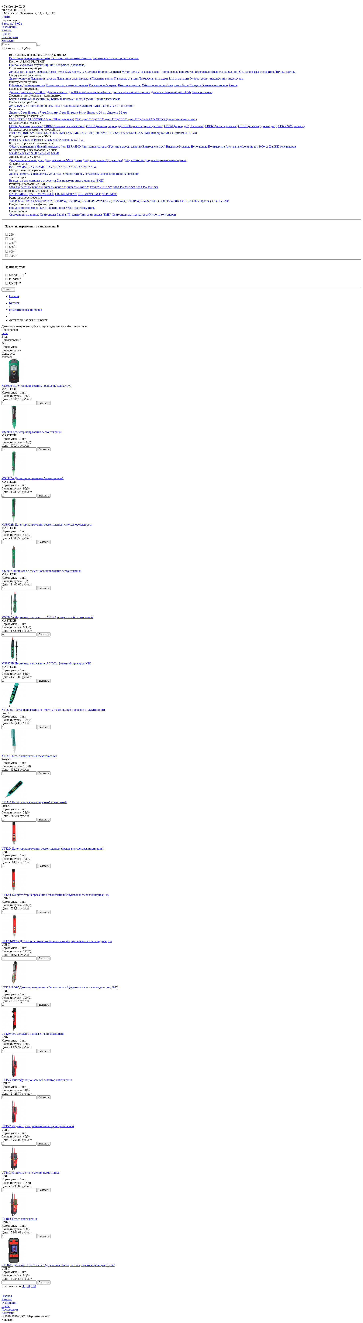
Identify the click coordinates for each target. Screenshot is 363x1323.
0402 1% (14, 187)
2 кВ (27, 153)
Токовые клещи (150, 71)
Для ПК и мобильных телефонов (89, 92)
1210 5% (106, 187)
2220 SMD (129, 133)
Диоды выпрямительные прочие (165, 160)
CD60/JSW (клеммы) (291, 126)
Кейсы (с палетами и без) (67, 99)
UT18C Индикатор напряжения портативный (31, 1172)
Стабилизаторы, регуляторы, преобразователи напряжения (101, 173)
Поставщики (10, 37)
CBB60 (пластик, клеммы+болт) (64, 126)
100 (33, 1286)
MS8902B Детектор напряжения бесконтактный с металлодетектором (47, 524)
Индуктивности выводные (26, 207)
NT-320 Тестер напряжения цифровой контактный (34, 802)
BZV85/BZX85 (56, 167)
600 (12, 247)
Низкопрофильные (178, 146)
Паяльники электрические (74, 78)
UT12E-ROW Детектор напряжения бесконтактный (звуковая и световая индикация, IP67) (60, 987)
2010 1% (118, 187)
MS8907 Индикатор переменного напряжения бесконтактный (41, 570)
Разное (233, 85)
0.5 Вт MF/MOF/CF (41, 194)
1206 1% (83, 187)
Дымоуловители (19, 78)
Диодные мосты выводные (26, 160)
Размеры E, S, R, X (71, 139)
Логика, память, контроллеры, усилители (35, 173)
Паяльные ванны (102, 78)
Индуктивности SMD (58, 207)
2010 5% (129, 187)
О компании (9, 27)
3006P (13, 201)
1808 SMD (101, 133)
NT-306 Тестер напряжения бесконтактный (29, 756)
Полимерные (216, 146)
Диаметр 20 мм (96, 112)
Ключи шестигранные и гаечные (67, 85)
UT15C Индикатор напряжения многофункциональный (38, 1126)
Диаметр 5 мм (18, 112)
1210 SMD (86, 133)
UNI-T (14, 283)
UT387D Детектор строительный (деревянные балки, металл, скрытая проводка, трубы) (58, 1265)
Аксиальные (234, 146)
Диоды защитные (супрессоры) (103, 160)
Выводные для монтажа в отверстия (32, 180)
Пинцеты (195, 85)
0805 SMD (58, 133)
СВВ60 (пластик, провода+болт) (142, 126)
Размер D (52, 139)
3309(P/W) (60, 201)
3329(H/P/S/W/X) (93, 201)
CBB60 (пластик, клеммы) (26, 126)
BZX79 (81, 167)
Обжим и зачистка (154, 85)
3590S (153, 201)
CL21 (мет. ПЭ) (85, 119)
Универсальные (202, 92)
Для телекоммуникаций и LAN (171, 92)
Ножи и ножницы (129, 85)
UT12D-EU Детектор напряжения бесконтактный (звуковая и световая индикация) (55, 894)
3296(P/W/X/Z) (43, 201)
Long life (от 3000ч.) (255, 146)
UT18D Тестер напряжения (19, 1218)
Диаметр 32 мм (117, 112)
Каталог (7, 30)
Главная (7, 1295)
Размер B (27, 139)
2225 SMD (143, 133)
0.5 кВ (13, 153)
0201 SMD (15, 133)
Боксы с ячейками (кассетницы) (29, 99)
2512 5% (152, 187)
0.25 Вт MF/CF (18, 194)
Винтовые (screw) (153, 146)
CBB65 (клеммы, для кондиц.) (257, 126)
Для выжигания (57, 92)
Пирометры (186, 71)
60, (29, 1286)
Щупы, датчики (286, 71)
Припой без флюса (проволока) (65, 64)
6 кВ (47, 153)
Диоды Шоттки (134, 160)
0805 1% (60, 187)
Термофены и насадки (153, 78)
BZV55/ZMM (37, 167)
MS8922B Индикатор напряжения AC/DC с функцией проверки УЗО (46, 663)
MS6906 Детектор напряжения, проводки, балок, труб (36, 385)
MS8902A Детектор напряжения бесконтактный (33, 478)
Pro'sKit (14, 279)
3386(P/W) (133, 201)
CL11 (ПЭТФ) (18, 119)
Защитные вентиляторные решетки (116, 58)
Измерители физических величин (216, 71)
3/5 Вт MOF (109, 194)
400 (12, 243)
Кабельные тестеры (84, 71)
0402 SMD (30, 133)
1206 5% (95, 187)
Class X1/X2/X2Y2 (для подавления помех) (169, 119)
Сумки (88, 99)
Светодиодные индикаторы (130, 214)
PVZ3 (170, 201)
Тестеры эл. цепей (109, 71)
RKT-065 (193, 201)
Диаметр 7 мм (37, 112)
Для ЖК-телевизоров (282, 146)
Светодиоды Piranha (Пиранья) (60, 214)
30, (24, 1286)
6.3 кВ (55, 153)
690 (12, 251)
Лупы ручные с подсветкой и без (30, 105)
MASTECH (17, 275)
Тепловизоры (169, 71)
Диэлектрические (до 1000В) (27, 92)
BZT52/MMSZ (18, 167)
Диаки (78, 160)
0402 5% (26, 187)
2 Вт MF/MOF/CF (89, 194)
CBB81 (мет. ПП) (129, 119)
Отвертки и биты (177, 85)
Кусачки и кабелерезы (103, 85)
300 (12, 238)
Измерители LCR (59, 71)
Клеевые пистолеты (215, 85)
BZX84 (91, 167)
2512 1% (141, 187)
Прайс (6, 33)
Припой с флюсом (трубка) (26, 64)
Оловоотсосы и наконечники (208, 78)
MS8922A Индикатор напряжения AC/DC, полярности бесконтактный (47, 617)
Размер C (40, 139)
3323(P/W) (74, 201)
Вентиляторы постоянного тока (71, 58)
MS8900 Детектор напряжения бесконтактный (31, 432)
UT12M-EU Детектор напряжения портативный (33, 1033)
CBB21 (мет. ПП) (106, 119)
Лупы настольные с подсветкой (113, 105)
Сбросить (8, 289)
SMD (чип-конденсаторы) (91, 146)
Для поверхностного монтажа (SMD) (80, 180)
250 (12, 234)
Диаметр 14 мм (76, 112)
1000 (12, 255)
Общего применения (22, 146)
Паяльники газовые (43, 78)
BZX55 (71, 167)
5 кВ (41, 153)
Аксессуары (236, 78)
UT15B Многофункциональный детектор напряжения (37, 1080)
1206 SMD (72, 133)
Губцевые (15, 85)
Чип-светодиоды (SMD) (95, 214)
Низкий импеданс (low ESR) (55, 146)
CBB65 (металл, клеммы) (221, 126)
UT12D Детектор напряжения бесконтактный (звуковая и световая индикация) (52, 848)
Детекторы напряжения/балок (28, 71)
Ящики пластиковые (107, 99)
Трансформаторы (84, 207)
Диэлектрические (33, 85)
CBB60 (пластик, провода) (103, 126)
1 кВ (21, 153)
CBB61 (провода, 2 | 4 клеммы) (184, 126)
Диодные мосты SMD (59, 160)
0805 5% (72, 187)
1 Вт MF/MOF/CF (66, 194)
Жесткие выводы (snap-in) (125, 146)
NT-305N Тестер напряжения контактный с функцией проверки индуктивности (53, 709)
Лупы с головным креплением (72, 105)
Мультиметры (131, 71)
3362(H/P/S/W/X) (115, 201)
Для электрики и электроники (130, 92)
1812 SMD (115, 133)
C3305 (162, 201)
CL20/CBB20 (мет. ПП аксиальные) (51, 119)
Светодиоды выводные (24, 214)
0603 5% (49, 187)
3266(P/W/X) (25, 201)
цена (5, 333)
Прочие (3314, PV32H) (214, 201)
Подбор (25, 48)
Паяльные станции (126, 78)
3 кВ (34, 153)
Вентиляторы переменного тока (29, 58)
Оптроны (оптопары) (162, 214)
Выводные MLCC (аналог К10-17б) (174, 133)
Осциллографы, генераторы (257, 71)
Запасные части (179, 78)
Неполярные (199, 146)
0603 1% (37, 187)
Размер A (15, 139)
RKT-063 (181, 201)
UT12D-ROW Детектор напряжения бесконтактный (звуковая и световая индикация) (57, 941)
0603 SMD (44, 133)
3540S (145, 201)
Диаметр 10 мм (56, 112)
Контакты (8, 40)
